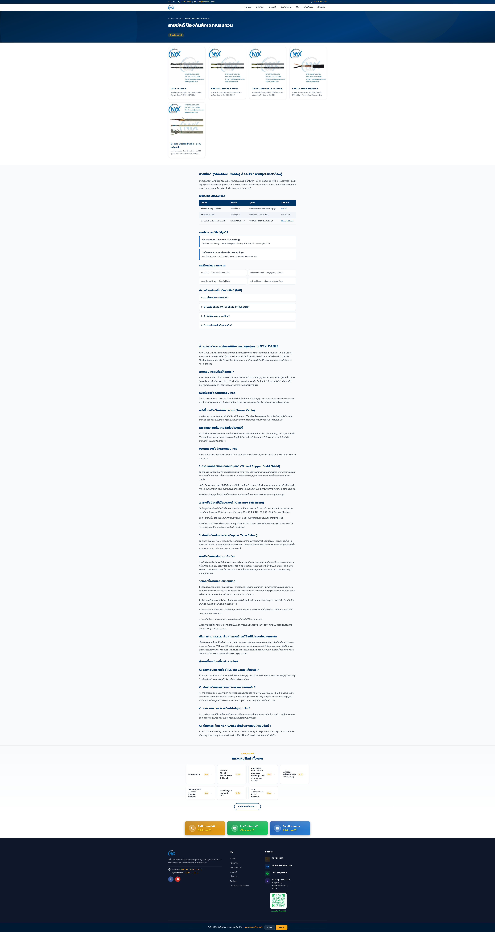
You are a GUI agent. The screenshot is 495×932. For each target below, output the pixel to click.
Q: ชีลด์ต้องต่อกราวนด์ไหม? (217, 316)
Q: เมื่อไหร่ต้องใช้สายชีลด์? (216, 297)
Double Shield (287, 220)
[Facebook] (171, 879)
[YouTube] (177, 879)
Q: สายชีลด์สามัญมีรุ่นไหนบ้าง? (218, 325)
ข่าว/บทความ (286, 7)
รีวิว (297, 7)
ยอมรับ (281, 927)
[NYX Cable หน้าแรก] (171, 7)
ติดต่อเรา (321, 7)
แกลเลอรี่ (272, 7)
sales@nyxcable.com (206, 1)
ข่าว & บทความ (236, 867)
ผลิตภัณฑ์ (260, 7)
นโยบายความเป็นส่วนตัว (239, 885)
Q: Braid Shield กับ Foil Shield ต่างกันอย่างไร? (226, 306)
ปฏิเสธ (269, 927)
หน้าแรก (248, 7)
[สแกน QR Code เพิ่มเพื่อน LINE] (278, 901)
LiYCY (284, 208)
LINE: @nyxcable (279, 872)
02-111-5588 (186, 1)
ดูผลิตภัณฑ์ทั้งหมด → (247, 806)
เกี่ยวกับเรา (308, 7)
